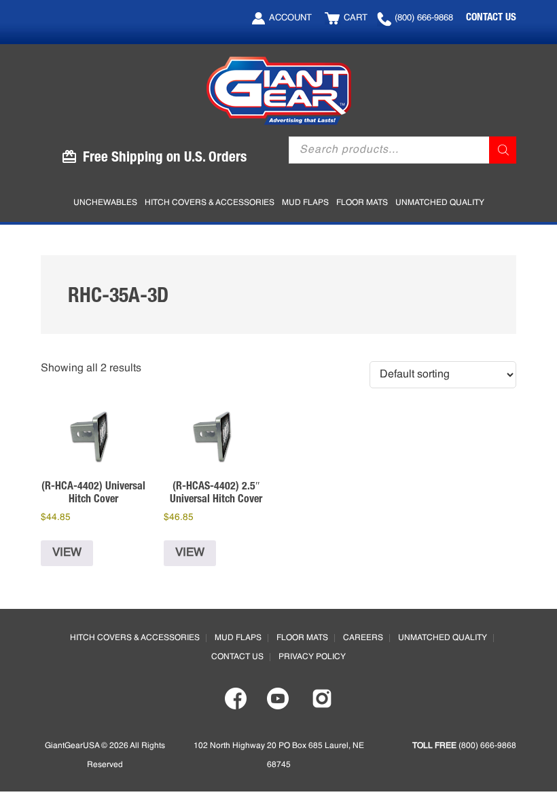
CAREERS (363, 638)
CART (355, 18)
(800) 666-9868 (424, 18)
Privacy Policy (312, 657)
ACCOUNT (290, 18)
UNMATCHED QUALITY (442, 638)
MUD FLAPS (238, 638)
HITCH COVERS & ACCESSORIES (135, 638)
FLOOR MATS (302, 638)
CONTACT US (491, 16)
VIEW (67, 553)
